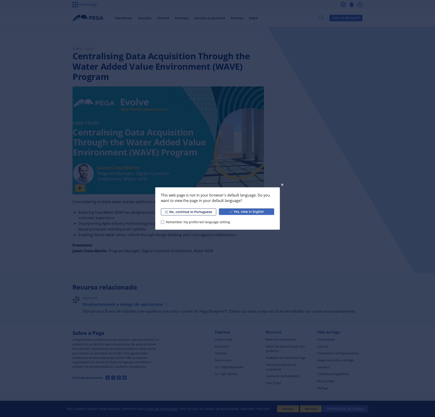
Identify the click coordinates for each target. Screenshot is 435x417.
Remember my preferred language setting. (198, 222)
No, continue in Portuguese (190, 212)
